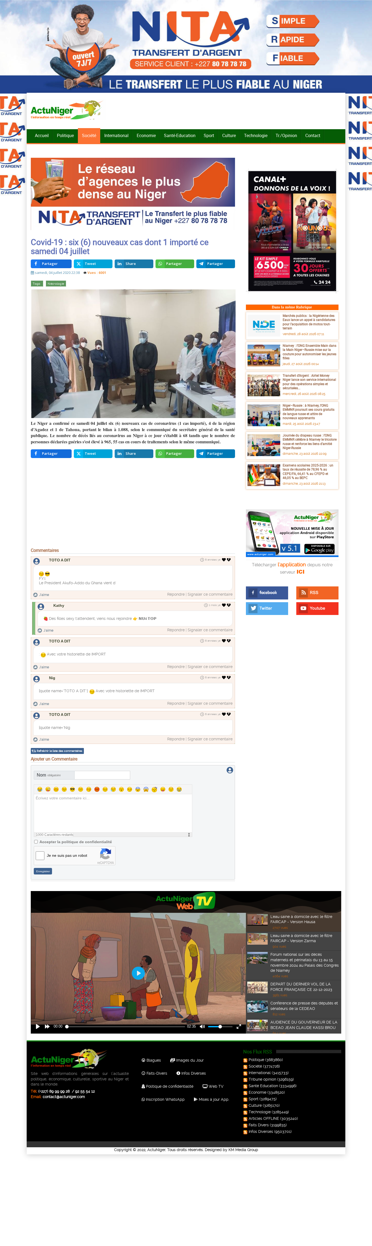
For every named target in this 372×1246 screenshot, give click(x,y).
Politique (65, 135)
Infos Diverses (193, 1073)
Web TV (215, 1086)
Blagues (153, 1060)
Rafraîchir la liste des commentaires (59, 750)
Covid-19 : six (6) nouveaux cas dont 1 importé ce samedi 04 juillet (120, 246)
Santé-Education (180, 135)
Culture (229, 135)
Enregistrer (43, 871)
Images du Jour (189, 1060)
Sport (209, 135)
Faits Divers (259, 1125)
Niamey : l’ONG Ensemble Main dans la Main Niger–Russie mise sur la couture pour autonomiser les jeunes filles (309, 351)
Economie (146, 135)
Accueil (42, 135)
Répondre (176, 594)
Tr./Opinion (286, 135)
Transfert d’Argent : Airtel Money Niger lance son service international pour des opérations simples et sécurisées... (309, 381)
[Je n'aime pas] (229, 560)
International (116, 135)
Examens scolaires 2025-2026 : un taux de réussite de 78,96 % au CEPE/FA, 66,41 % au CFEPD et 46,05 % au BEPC (308, 471)
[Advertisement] (133, 504)
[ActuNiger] (68, 109)
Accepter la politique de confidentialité (75, 842)
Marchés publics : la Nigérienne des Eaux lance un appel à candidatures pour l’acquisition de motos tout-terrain (309, 321)
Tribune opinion (262, 1079)
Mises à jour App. (213, 1099)
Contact (312, 135)
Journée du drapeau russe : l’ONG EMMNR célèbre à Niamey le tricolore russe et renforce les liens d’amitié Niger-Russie (310, 441)
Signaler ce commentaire (210, 594)
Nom (49, 775)
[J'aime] (224, 560)
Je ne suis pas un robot (67, 855)
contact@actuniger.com (64, 1096)
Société (89, 135)
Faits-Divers (156, 1073)
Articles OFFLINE (264, 1118)
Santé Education (263, 1086)
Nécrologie (56, 284)
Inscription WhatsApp (165, 1099)
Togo (37, 284)
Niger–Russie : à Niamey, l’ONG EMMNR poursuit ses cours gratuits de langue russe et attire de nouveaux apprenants (308, 411)
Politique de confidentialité (169, 1086)
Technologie (255, 135)
